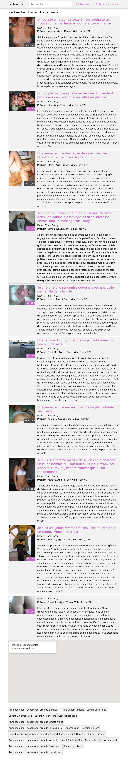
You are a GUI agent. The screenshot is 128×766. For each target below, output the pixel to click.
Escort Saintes (68, 740)
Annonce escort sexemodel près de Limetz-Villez (36, 721)
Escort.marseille (109, 740)
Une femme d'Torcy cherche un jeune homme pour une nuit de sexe (76, 342)
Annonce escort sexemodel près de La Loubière (35, 727)
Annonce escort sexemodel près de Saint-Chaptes (57, 733)
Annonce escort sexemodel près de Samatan (33, 709)
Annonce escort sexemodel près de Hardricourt (35, 752)
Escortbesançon (18, 733)
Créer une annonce (107, 4)
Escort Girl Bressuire (20, 715)
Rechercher (82, 4)
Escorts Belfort (90, 727)
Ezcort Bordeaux (67, 715)
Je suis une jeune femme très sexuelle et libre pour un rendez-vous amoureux (76, 530)
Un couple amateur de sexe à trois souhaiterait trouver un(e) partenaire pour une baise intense (74, 21)
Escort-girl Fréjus (96, 709)
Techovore (15, 4)
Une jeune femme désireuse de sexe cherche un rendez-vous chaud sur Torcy (74, 155)
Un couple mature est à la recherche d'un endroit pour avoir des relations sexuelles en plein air (75, 95)
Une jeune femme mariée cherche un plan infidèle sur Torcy (75, 409)
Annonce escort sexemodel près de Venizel (33, 740)
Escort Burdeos (96, 733)
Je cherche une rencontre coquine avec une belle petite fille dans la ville (75, 289)
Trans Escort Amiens (72, 709)
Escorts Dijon (71, 727)
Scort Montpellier (88, 740)
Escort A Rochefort (45, 715)
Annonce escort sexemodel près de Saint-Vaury (35, 746)
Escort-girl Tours (73, 746)
